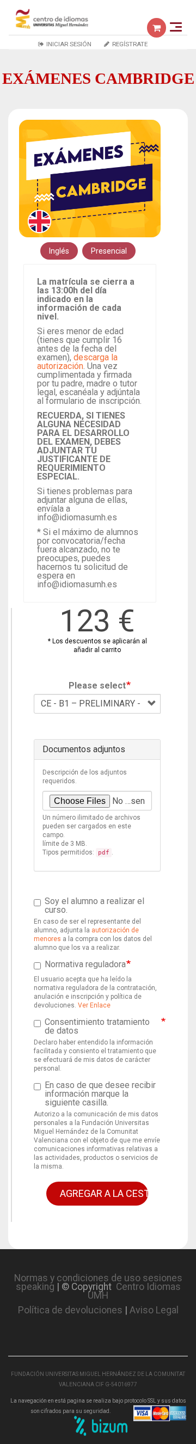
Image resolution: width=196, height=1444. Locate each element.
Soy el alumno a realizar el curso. (94, 905)
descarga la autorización (77, 361)
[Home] (52, 18)
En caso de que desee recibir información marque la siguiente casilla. (100, 1094)
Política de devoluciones (70, 1310)
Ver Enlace (94, 1005)
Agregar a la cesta (104, 1193)
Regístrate (130, 44)
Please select (97, 685)
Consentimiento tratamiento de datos (97, 1026)
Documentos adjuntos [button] (83, 749)
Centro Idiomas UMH (134, 1291)
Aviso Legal (154, 1310)
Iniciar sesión (68, 44)
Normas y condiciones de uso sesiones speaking (98, 1282)
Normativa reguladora (85, 964)
